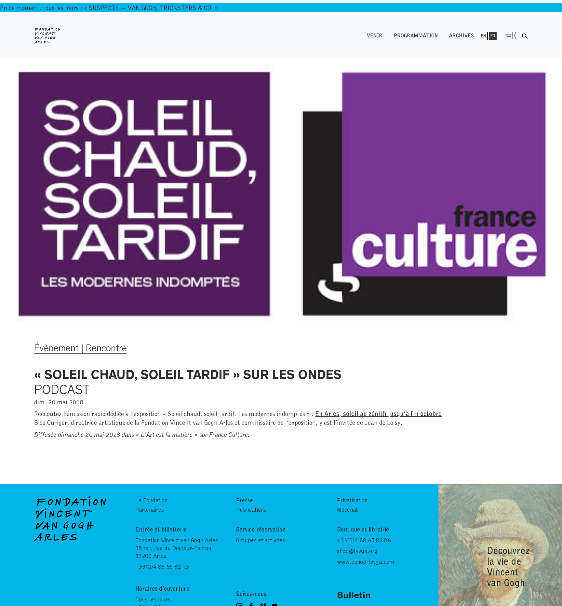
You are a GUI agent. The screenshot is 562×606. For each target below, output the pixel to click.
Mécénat (347, 509)
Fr (492, 35)
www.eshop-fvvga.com (365, 561)
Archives (461, 35)
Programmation (416, 35)
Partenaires (149, 509)
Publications (251, 509)
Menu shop (509, 35)
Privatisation (352, 500)
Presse (244, 500)
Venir (374, 35)
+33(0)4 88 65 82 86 (364, 540)
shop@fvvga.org (357, 550)
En (483, 35)
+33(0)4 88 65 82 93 (162, 566)
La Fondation (151, 500)
